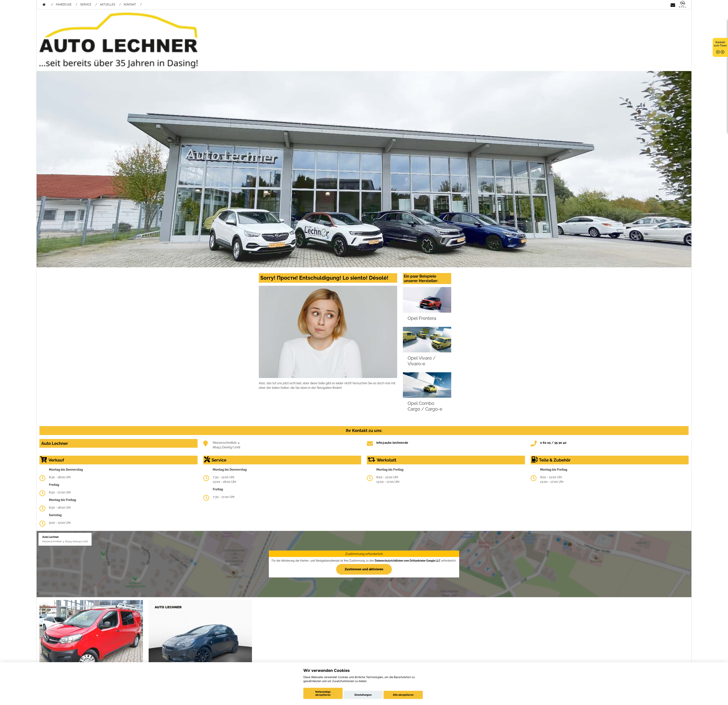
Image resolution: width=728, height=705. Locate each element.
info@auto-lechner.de (392, 442)
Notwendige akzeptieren (323, 693)
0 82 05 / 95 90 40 (553, 442)
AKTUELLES (107, 4)
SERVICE (85, 4)
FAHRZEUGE (64, 4)
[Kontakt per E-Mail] (673, 4)
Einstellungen (363, 694)
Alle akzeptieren (403, 694)
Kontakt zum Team (720, 44)
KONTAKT (130, 4)
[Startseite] (682, 4)
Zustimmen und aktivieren (364, 569)
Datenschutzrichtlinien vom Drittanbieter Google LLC (408, 560)
